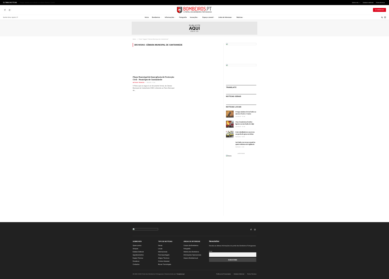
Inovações (193, 17)
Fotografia (183, 17)
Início (147, 17)
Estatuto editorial (368, 2)
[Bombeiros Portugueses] (194, 10)
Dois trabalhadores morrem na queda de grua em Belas (244, 133)
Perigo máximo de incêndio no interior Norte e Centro (245, 113)
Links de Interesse (225, 17)
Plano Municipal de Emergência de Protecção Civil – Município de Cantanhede (153, 78)
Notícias (240, 17)
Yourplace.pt (180, 274)
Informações (169, 17)
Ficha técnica (380, 2)
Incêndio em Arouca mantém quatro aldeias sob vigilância (245, 143)
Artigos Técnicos (138, 82)
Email (210, 251)
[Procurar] (382, 17)
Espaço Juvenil (207, 17)
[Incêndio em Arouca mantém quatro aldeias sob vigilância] (230, 144)
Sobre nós (355, 2)
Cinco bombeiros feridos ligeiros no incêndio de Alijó (37, 2)
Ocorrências (379, 10)
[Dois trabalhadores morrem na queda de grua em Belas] (230, 134)
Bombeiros (156, 17)
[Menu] (385, 17)
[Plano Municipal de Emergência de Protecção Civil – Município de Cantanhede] (154, 63)
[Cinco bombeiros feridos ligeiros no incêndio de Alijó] (230, 124)
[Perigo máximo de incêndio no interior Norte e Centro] (230, 114)
